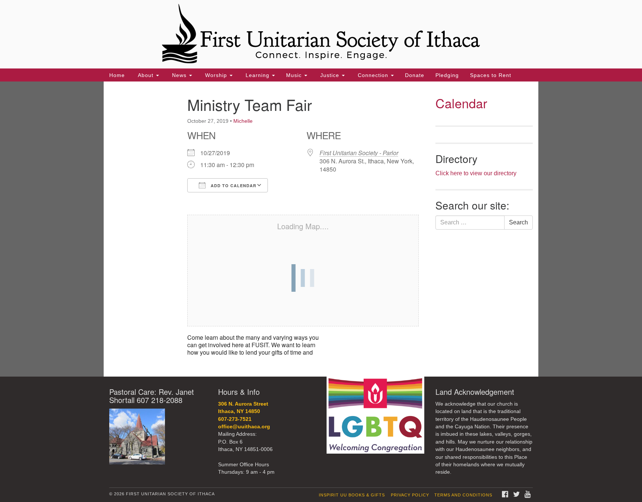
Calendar (461, 103)
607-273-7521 (235, 419)
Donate (414, 75)
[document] (321, 229)
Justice (329, 75)
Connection (373, 75)
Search (518, 222)
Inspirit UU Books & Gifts (352, 495)
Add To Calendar (232, 185)
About (145, 75)
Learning (257, 75)
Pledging (447, 75)
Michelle (243, 121)
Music (295, 75)
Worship (216, 75)
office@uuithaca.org (244, 426)
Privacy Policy (410, 495)
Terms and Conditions (463, 495)
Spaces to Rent (490, 75)
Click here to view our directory (475, 173)
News (179, 75)
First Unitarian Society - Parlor (359, 152)
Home (117, 75)
